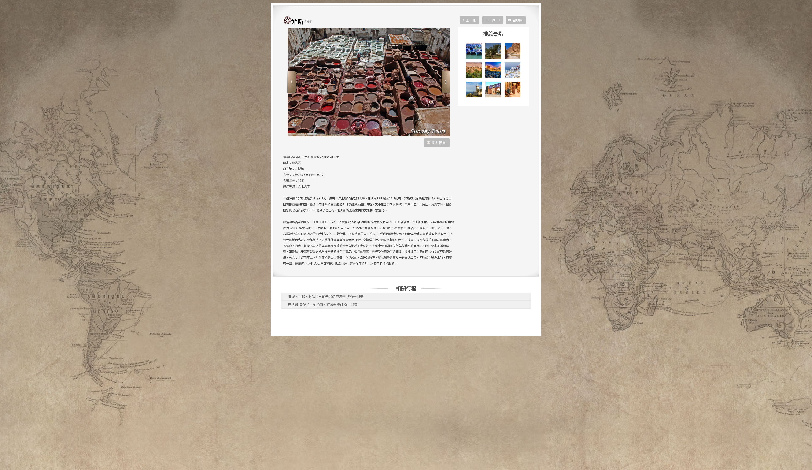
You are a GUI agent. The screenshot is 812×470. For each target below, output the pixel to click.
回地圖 (517, 20)
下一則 (491, 20)
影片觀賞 (439, 143)
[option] (368, 82)
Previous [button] (292, 82)
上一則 (471, 20)
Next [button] (445, 82)
